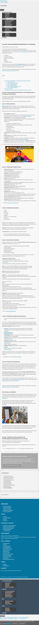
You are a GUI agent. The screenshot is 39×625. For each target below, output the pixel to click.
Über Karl (7, 29)
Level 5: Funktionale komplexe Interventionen (14, 86)
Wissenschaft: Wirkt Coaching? (9, 485)
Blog (3, 32)
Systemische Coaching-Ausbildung (9, 525)
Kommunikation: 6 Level (7, 548)
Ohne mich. (14, 623)
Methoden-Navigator (7, 482)
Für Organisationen (7, 12)
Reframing (5, 544)
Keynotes (7, 16)
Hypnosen (6, 328)
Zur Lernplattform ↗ (5, 494)
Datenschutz (22, 623)
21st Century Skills (6, 552)
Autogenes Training (7, 349)
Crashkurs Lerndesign (7, 508)
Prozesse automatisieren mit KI (8, 559)
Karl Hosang (4, 5)
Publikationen (8, 30)
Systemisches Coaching (10, 448)
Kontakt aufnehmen (9, 17)
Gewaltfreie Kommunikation (23, 139)
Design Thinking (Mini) (7, 507)
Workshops (7, 13)
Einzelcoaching (8, 25)
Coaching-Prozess (21, 64)
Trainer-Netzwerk (8, 28)
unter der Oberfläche (24, 51)
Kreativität (7, 34)
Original (31, 448)
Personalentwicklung (7, 517)
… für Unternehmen (6, 530)
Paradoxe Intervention (8, 332)
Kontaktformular (6, 565)
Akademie (4, 37)
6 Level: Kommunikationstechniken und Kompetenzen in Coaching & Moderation (18, 80)
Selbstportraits (4, 398)
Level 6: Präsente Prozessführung (12, 87)
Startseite (4, 564)
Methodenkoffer (8, 24)
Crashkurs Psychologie (8, 483)
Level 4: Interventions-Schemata (12, 85)
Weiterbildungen (8, 21)
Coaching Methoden (6, 547)
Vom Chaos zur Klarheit (8, 88)
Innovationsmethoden (7, 546)
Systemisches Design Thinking (8, 526)
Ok (9, 623)
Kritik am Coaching (7, 486)
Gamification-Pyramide (7, 556)
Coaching (7, 33)
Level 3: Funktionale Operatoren (12, 84)
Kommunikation (27, 448)
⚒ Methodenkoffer (6, 543)
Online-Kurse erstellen (7, 555)
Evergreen (22, 448)
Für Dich (4, 18)
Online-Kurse (7, 22)
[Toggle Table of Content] (3, 78)
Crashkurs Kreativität (7, 506)
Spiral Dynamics (6, 551)
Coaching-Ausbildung (9, 20)
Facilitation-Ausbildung (7, 529)
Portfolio (7, 584)
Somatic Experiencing (8, 333)
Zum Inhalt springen (3, 0)
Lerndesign (7, 36)
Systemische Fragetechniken (9, 477)
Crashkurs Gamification (7, 511)
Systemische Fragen (6, 550)
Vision (14, 345)
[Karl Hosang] (4, 2)
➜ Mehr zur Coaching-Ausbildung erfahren (11, 465)
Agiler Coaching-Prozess (8, 478)
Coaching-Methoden (7, 481)
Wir (3, 26)
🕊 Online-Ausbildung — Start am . (14, 617)
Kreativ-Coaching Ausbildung (8, 528)
